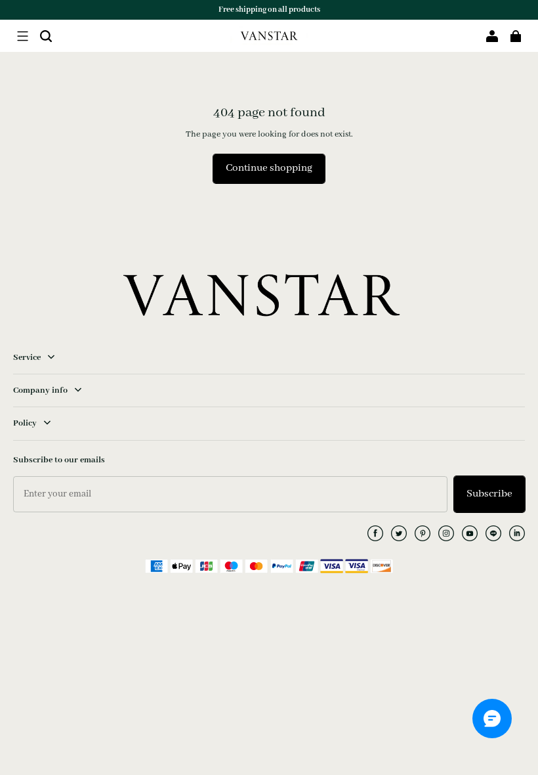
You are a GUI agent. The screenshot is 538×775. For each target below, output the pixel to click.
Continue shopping (269, 168)
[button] (22, 36)
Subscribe (489, 493)
